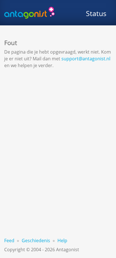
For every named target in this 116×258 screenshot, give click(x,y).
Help (62, 240)
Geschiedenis (36, 240)
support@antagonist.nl (85, 59)
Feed (9, 240)
